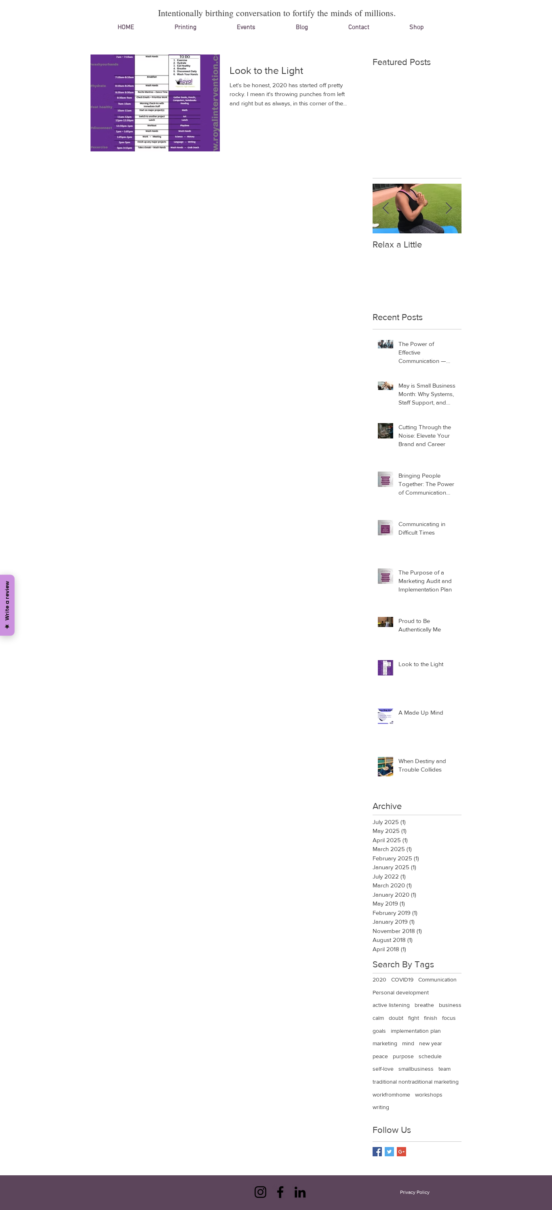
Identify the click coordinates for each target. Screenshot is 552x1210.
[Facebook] (280, 1192)
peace (380, 1056)
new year (430, 1043)
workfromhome (391, 1094)
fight (413, 1018)
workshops (428, 1094)
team (444, 1068)
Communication (437, 979)
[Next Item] (448, 208)
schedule (430, 1056)
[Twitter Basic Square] (389, 1151)
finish (430, 1018)
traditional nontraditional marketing (416, 1081)
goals (379, 1031)
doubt (396, 1018)
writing (381, 1107)
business (450, 1005)
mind (408, 1043)
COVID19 (402, 979)
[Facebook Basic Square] (377, 1151)
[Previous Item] (385, 208)
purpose (403, 1056)
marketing (385, 1043)
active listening (391, 1005)
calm (378, 1018)
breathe (424, 1005)
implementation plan (416, 1031)
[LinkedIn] (300, 1192)
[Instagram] (260, 1192)
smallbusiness (416, 1068)
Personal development (401, 992)
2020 (379, 979)
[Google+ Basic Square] (401, 1151)
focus (449, 1018)
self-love (383, 1068)
